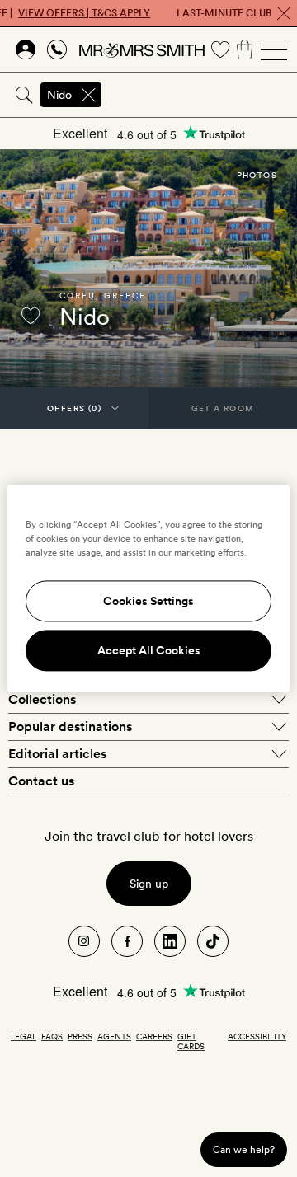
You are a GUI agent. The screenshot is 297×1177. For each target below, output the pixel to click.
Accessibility (257, 1036)
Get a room (223, 408)
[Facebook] (127, 941)
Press (80, 1036)
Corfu (77, 295)
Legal (23, 1036)
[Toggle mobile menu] (274, 49)
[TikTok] (213, 941)
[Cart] (245, 49)
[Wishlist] (220, 49)
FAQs (52, 1036)
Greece (125, 295)
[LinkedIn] (170, 941)
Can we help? (244, 1149)
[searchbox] (200, 94)
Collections (42, 699)
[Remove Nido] (88, 95)
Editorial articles (57, 754)
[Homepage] (142, 49)
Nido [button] (59, 94)
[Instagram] (84, 941)
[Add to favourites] (30, 315)
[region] (148, 588)
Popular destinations (70, 726)
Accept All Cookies (148, 651)
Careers (154, 1036)
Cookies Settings (148, 601)
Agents (114, 1036)
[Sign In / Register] (25, 49)
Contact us (41, 781)
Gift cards (191, 1041)
